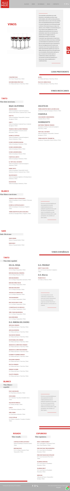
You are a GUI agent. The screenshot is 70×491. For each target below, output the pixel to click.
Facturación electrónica (8, 485)
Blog (48, 4)
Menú (33, 4)
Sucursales (41, 4)
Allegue (26, 4)
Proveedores (18, 485)
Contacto (56, 4)
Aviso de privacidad (52, 485)
